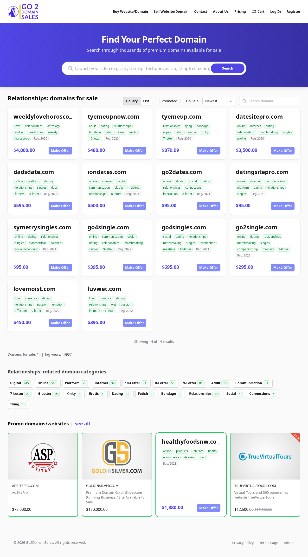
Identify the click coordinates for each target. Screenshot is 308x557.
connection (207, 243)
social (193, 181)
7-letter (168, 138)
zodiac (19, 132)
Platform (75, 383)
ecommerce (171, 457)
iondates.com (107, 172)
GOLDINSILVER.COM (102, 485)
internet (255, 126)
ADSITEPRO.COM (25, 485)
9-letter (108, 249)
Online (47, 383)
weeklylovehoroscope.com (51, 116)
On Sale (192, 101)
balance (56, 243)
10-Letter (135, 383)
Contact (200, 11)
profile (241, 138)
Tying (17, 404)
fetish (109, 132)
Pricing (240, 11)
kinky (121, 132)
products (182, 451)
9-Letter (193, 383)
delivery (189, 457)
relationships (34, 126)
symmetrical (37, 243)
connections (193, 188)
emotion (57, 304)
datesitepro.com (259, 116)
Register (293, 11)
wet (113, 304)
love (17, 126)
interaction (170, 194)
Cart (260, 11)
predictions (35, 132)
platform (33, 181)
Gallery (132, 101)
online (241, 126)
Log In (275, 11)
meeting (268, 249)
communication (99, 188)
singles (287, 132)
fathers (20, 194)
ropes (167, 132)
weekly (52, 132)
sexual (192, 132)
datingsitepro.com (262, 172)
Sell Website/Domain (171, 11)
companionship (247, 249)
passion (42, 304)
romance (31, 298)
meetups (169, 249)
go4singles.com (184, 227)
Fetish (145, 393)
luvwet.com (104, 289)
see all (82, 423)
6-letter (110, 311)
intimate (94, 311)
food (202, 457)
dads (54, 188)
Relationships (203, 393)
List (146, 101)
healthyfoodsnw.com (192, 441)
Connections (262, 393)
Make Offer (60, 150)
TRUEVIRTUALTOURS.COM (255, 485)
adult (92, 126)
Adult (219, 383)
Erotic (96, 393)
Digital (19, 383)
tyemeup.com (181, 116)
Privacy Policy (243, 542)
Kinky (73, 393)
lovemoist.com (34, 289)
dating (105, 126)
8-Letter (164, 383)
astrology (53, 126)
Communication (251, 383)
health (212, 451)
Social (233, 393)
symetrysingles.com (42, 227)
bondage (95, 132)
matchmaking (268, 132)
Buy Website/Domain (130, 11)
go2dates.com (182, 172)
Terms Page (268, 542)
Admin (289, 542)
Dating (120, 393)
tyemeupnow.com (114, 116)
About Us (221, 11)
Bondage (170, 393)
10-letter (95, 138)
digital (121, 181)
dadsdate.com (33, 172)
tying (188, 126)
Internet (105, 383)
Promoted (169, 101)
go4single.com (108, 227)
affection (21, 311)
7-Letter (20, 393)
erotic (133, 132)
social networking (26, 249)
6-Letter (48, 393)
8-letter (34, 194)
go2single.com (256, 227)
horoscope (22, 138)
